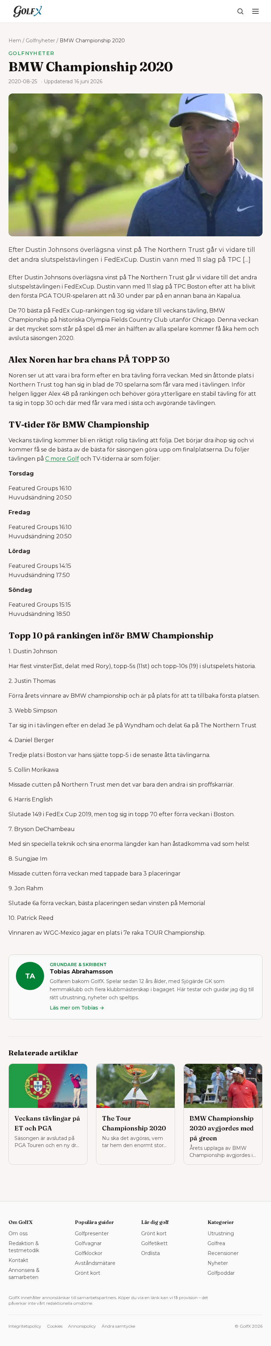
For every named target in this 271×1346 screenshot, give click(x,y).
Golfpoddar (221, 1273)
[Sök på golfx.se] (240, 11)
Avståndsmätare (95, 1263)
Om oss (18, 1233)
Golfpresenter (92, 1233)
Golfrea (216, 1243)
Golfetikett (154, 1243)
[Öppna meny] (255, 11)
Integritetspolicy (24, 1326)
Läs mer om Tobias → (77, 1008)
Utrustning (220, 1233)
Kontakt (18, 1260)
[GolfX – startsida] (27, 11)
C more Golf (62, 458)
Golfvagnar (88, 1243)
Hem (14, 40)
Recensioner (223, 1253)
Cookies (54, 1326)
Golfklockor (88, 1253)
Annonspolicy (82, 1326)
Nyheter (217, 1263)
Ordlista (150, 1253)
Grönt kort (87, 1273)
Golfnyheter (40, 40)
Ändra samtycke (118, 1326)
